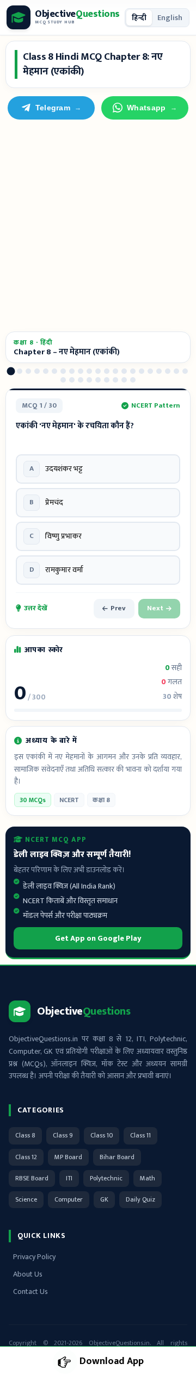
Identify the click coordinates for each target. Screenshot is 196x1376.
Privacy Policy (34, 1256)
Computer (68, 1199)
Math (147, 1178)
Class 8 (25, 1135)
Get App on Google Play (98, 938)
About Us (27, 1274)
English (169, 17)
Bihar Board (117, 1157)
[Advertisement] (98, 225)
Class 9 (63, 1135)
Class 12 (26, 1157)
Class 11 (140, 1135)
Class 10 (101, 1135)
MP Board (68, 1157)
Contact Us (30, 1291)
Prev (118, 608)
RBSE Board (31, 1178)
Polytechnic (106, 1178)
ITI (69, 1178)
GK (104, 1199)
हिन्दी (139, 17)
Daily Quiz (140, 1199)
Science (26, 1199)
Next (155, 608)
